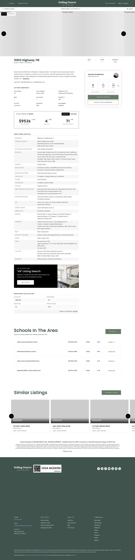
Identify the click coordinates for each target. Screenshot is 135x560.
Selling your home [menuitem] (45, 523)
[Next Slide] (123, 33)
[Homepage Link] (67, 3)
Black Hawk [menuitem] (97, 520)
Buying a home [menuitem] (45, 520)
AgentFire (73, 555)
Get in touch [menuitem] (71, 528)
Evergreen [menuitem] (97, 535)
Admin (33, 555)
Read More (26, 79)
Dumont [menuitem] (96, 540)
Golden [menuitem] (96, 530)
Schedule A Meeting (103, 97)
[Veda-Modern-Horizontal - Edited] (47, 468)
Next (118, 85)
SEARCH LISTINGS (65, 9)
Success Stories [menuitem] (72, 523)
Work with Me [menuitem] (22, 3)
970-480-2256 (110, 3)
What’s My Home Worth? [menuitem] (47, 525)
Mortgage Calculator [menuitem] (46, 528)
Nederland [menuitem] (97, 528)
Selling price (17, 297)
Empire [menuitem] (96, 538)
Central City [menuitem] (97, 525)
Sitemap (38, 555)
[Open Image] (31, 33)
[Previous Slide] (3, 33)
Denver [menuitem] (96, 533)
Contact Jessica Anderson (103, 102)
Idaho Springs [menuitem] (98, 523)
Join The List (25, 282)
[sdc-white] (23, 468)
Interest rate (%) (51, 303)
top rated (112, 331)
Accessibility (43, 555)
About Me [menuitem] (70, 520)
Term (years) (17, 303)
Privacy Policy (27, 555)
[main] (67, 232)
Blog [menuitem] (69, 525)
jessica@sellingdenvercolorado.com (23, 525)
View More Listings (111, 392)
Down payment (50, 297)
